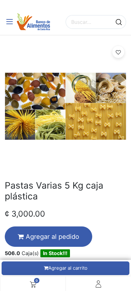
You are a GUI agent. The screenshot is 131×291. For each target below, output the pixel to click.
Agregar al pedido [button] (51, 236)
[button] (118, 51)
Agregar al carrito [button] (67, 268)
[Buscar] (118, 22)
